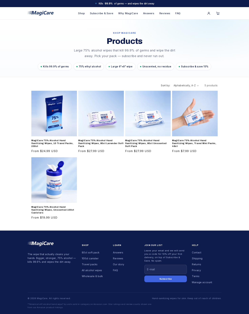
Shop (81, 13)
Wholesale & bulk (92, 276)
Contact (196, 252)
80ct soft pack (90, 252)
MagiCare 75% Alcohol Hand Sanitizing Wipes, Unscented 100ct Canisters (52, 210)
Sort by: (165, 85)
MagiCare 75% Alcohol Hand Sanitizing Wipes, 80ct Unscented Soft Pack (146, 143)
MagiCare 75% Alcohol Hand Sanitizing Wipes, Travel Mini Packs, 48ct (194, 143)
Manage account (202, 282)
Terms (195, 276)
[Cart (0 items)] (217, 13)
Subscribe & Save (101, 13)
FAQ (178, 13)
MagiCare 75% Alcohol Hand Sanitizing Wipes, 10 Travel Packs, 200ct (52, 143)
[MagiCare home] (41, 13)
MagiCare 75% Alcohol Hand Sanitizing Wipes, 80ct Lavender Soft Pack (101, 143)
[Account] (208, 13)
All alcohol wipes (92, 270)
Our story (118, 264)
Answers (148, 13)
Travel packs (90, 264)
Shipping (197, 258)
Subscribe (165, 279)
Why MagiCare (128, 13)
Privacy (196, 270)
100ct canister (90, 258)
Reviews (164, 13)
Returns (196, 264)
